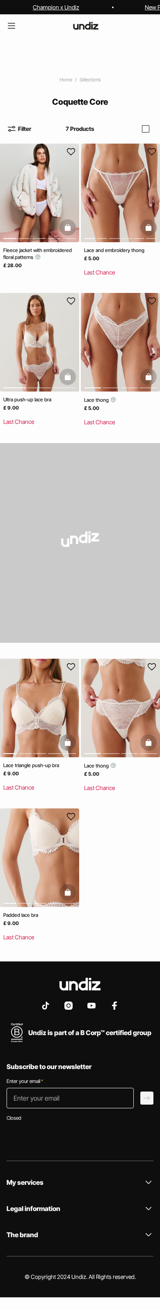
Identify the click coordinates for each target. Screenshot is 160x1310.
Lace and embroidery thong (114, 250)
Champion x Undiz (56, 7)
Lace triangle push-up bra (31, 765)
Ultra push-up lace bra (27, 400)
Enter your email (25, 1081)
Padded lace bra (20, 915)
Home (65, 80)
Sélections (90, 80)
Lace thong (97, 400)
